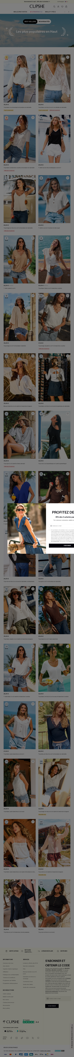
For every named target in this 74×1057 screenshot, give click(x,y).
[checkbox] (49, 530)
